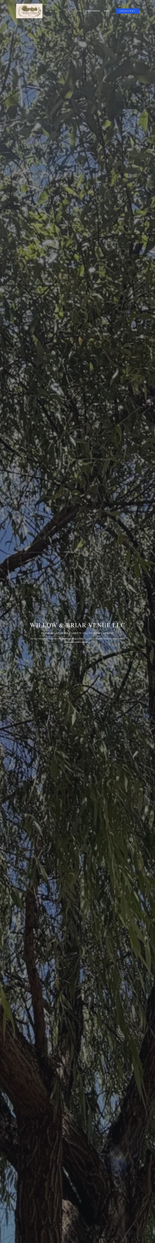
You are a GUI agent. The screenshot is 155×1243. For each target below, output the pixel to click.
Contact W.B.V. (128, 11)
